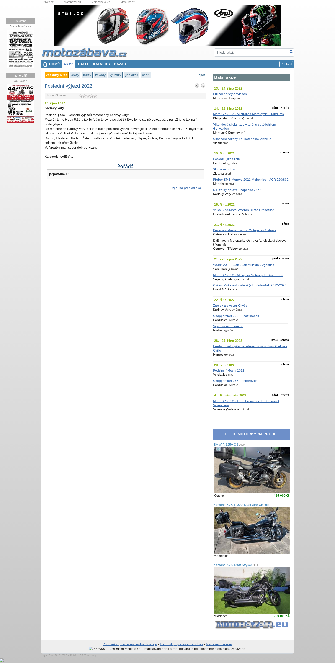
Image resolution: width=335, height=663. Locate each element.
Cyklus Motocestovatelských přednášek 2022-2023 (249, 285)
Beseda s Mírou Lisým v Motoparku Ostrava (244, 230)
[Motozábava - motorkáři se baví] (87, 52)
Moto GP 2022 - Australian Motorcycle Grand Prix (248, 114)
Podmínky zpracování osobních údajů (130, 644)
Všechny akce (56, 75)
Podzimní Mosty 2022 (228, 370)
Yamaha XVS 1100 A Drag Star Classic (241, 504)
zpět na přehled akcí (187, 188)
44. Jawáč (20, 81)
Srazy (75, 75)
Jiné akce (131, 75)
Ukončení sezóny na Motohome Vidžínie (242, 139)
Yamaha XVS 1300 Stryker (236, 565)
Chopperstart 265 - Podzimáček (236, 316)
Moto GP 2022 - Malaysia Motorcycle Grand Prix (248, 275)
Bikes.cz (48, 2)
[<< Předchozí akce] (197, 85)
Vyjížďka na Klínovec (228, 326)
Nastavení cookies (219, 644)
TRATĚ (83, 64)
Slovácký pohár (224, 169)
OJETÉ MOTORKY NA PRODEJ (252, 434)
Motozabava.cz (100, 2)
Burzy (87, 75)
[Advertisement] (125, 232)
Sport (145, 75)
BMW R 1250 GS (229, 444)
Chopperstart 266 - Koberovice (235, 381)
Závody (100, 75)
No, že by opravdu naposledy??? (237, 190)
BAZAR (120, 64)
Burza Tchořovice (20, 26)
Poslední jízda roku (227, 159)
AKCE (69, 64)
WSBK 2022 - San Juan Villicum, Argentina (243, 265)
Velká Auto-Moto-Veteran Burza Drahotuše (243, 210)
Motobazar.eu (72, 2)
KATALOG (101, 64)
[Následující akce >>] (203, 85)
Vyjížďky (115, 75)
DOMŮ (54, 64)
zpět (202, 75)
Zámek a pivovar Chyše (230, 305)
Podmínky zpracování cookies (181, 644)
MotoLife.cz (128, 2)
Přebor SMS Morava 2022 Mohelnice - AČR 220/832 (251, 179)
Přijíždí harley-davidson (230, 94)
